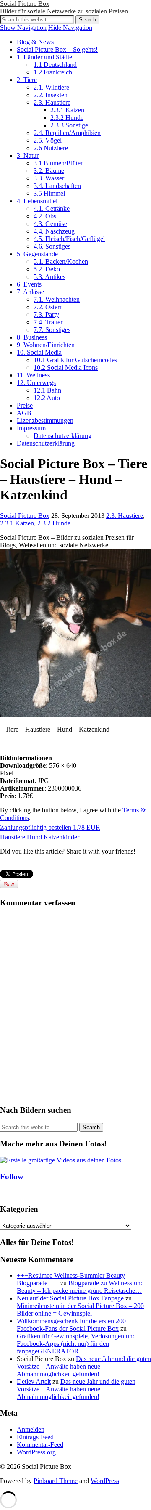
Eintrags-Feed (35, 1437)
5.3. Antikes (49, 276)
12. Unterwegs (36, 382)
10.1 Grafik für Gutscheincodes (75, 360)
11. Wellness (33, 375)
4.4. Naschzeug (54, 231)
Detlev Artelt (34, 1381)
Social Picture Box (24, 3)
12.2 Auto (47, 397)
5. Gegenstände (37, 253)
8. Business (32, 337)
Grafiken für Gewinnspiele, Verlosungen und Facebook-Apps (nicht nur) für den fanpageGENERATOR (76, 1343)
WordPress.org (36, 1452)
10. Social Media (39, 352)
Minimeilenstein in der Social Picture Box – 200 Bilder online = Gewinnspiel (80, 1309)
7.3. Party (46, 314)
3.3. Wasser (49, 178)
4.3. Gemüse (50, 223)
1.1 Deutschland (55, 64)
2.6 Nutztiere (51, 147)
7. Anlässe (30, 291)
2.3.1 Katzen (67, 110)
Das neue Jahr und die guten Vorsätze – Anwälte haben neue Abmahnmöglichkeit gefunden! (84, 1366)
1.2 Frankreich (53, 72)
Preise (25, 405)
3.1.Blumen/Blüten (59, 163)
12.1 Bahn (47, 390)
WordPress (105, 1480)
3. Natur (28, 155)
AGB (24, 413)
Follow (11, 1176)
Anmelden (30, 1429)
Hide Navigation (70, 27)
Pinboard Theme (56, 1480)
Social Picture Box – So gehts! (57, 49)
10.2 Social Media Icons (66, 367)
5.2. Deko (47, 269)
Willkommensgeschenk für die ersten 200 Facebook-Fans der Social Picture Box (71, 1324)
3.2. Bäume (49, 170)
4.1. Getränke (52, 208)
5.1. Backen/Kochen (61, 261)
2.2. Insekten (51, 94)
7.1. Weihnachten (57, 299)
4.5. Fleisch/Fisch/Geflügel (69, 238)
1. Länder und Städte (44, 57)
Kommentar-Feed (40, 1444)
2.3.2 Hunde (66, 117)
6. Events (29, 284)
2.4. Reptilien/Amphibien (67, 132)
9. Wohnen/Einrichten (46, 344)
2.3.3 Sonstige (69, 125)
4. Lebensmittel (37, 200)
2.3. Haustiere (52, 102)
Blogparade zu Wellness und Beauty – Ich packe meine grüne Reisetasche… (80, 1286)
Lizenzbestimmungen (45, 420)
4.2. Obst (46, 216)
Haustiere (12, 837)
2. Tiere (27, 79)
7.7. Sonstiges (52, 329)
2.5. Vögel (48, 140)
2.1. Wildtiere (51, 87)
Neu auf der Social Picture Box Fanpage (70, 1298)
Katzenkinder (61, 837)
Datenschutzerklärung (62, 435)
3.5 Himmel (49, 193)
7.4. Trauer (48, 322)
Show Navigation (23, 27)
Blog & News (35, 41)
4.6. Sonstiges (52, 246)
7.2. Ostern (48, 306)
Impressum (31, 428)
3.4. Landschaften (57, 185)
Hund (34, 837)
